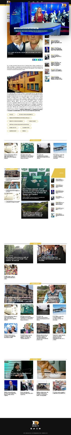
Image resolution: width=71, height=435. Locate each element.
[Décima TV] (5, 5)
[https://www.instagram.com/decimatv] (37, 429)
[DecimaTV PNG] (8, 4)
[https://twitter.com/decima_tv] (34, 429)
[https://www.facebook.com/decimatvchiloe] (31, 429)
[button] (11, 115)
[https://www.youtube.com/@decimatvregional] (39, 429)
